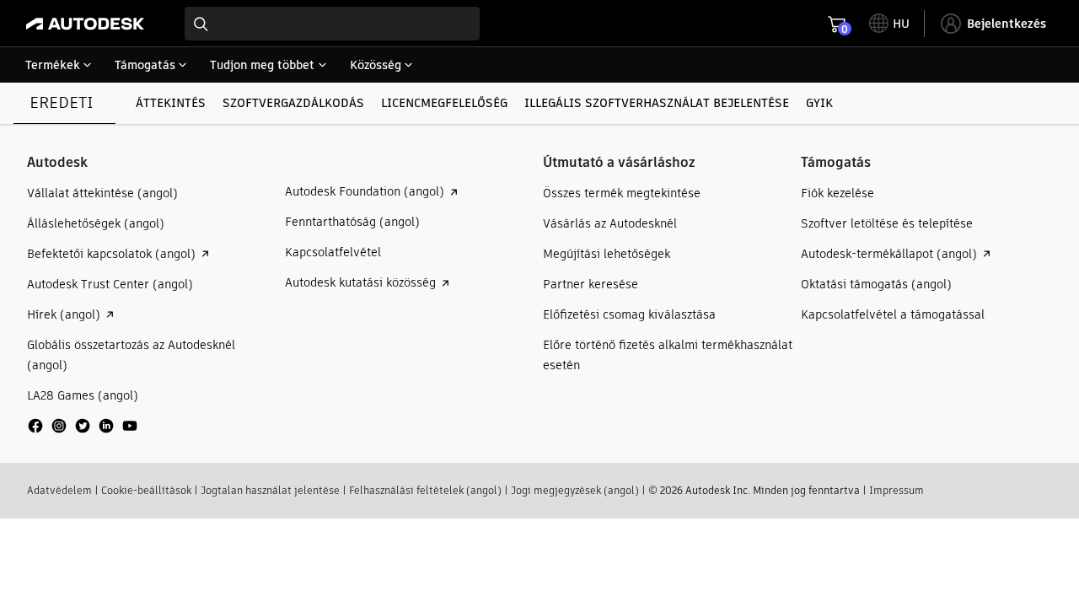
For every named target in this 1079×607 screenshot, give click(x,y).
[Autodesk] (85, 23)
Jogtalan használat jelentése (270, 490)
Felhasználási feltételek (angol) (425, 490)
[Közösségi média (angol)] (82, 432)
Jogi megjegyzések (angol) (575, 490)
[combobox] (332, 23)
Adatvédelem (59, 490)
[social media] (82, 426)
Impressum (896, 490)
